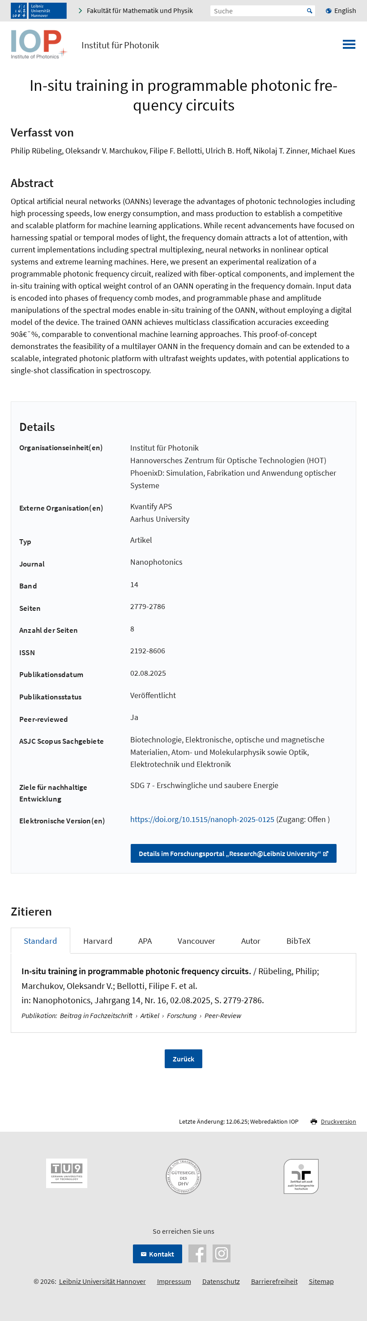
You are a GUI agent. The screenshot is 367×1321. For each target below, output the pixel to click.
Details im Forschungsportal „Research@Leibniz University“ (230, 853)
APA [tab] (145, 940)
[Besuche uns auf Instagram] (221, 1252)
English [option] (345, 10)
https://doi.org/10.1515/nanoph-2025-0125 (202, 819)
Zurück (183, 1058)
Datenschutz (221, 1281)
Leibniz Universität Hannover (102, 1281)
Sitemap (321, 1281)
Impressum (174, 1281)
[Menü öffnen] (349, 47)
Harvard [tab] (98, 940)
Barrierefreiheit (274, 1281)
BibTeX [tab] (298, 940)
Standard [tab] (40, 940)
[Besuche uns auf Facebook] (197, 1252)
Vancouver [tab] (196, 940)
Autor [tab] (250, 940)
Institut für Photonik (120, 45)
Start (309, 10)
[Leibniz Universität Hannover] (39, 11)
